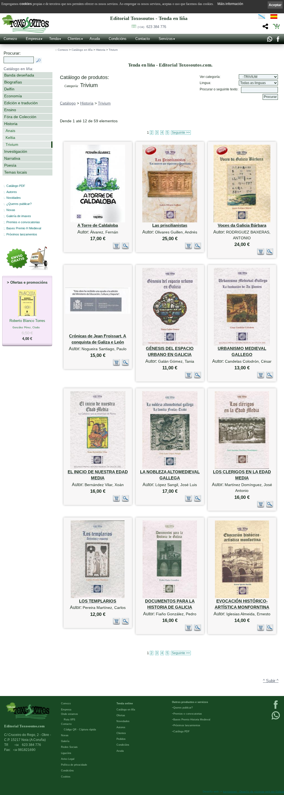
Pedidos (121, 739)
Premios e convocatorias (23, 222)
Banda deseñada (19, 75)
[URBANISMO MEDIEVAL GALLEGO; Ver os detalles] (242, 344)
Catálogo (68, 103)
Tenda (54, 39)
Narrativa (12, 158)
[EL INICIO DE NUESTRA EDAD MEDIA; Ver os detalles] (97, 468)
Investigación (15, 151)
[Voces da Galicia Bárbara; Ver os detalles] (242, 221)
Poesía (10, 165)
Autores (11, 192)
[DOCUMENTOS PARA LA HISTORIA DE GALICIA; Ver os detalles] (170, 597)
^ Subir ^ (270, 681)
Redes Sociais (69, 747)
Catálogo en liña (82, 49)
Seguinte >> (181, 132)
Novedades (123, 721)
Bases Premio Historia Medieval (191, 719)
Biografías (13, 82)
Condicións (117, 39)
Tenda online (124, 703)
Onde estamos (69, 714)
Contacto (142, 39)
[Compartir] (264, 28)
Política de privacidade (74, 764)
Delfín (9, 89)
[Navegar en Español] (275, 17)
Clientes (74, 39)
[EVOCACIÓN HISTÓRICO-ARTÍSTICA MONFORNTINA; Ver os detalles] (242, 597)
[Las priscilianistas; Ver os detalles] (169, 221)
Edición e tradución (21, 103)
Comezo (10, 39)
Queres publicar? (183, 707)
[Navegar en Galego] (262, 17)
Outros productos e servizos (190, 702)
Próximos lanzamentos (21, 234)
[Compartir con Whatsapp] (269, 40)
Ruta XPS (69, 719)
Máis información (230, 4)
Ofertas (120, 715)
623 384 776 (152, 27)
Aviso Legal (67, 759)
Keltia (10, 137)
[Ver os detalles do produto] (125, 248)
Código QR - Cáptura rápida (80, 729)
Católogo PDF (181, 731)
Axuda (95, 39)
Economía (13, 96)
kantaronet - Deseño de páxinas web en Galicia (253, 791)
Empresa (33, 39)
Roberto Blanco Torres (27, 330)
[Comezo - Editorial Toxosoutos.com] (25, 24)
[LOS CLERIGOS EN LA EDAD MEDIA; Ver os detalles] (242, 468)
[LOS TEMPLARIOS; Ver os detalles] (98, 597)
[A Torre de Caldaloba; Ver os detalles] (97, 221)
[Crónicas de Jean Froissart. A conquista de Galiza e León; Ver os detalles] (97, 313)
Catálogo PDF (15, 185)
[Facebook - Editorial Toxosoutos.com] (277, 40)
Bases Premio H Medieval (23, 228)
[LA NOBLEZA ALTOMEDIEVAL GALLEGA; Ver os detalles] (169, 468)
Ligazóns (66, 753)
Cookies (65, 776)
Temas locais (15, 172)
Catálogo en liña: (18, 69)
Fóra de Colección (20, 117)
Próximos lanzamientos (186, 725)
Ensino (10, 110)
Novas (10, 210)
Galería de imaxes (18, 216)
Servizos (166, 39)
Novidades (13, 197)
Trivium (12, 144)
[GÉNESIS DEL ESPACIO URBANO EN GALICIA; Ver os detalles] (169, 344)
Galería (65, 741)
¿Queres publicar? (19, 203)
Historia (10, 123)
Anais (10, 130)
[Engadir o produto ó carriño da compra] (116, 248)
